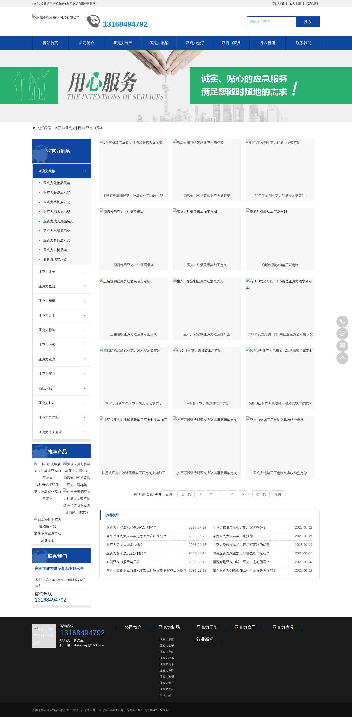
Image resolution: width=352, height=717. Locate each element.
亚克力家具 (231, 43)
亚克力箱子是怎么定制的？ (126, 553)
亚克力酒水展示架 (56, 211)
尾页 (278, 494)
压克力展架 (159, 43)
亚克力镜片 (47, 359)
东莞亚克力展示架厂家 (123, 562)
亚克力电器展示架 (56, 231)
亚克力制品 (122, 43)
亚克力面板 (47, 344)
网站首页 (50, 43)
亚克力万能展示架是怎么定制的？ (131, 527)
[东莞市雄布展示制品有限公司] (56, 21)
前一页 (186, 494)
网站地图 (278, 3)
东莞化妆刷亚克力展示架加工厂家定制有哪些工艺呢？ (146, 570)
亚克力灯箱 (47, 403)
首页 (58, 128)
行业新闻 (267, 43)
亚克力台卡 (47, 315)
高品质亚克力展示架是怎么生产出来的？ (136, 536)
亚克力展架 (94, 128)
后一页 (261, 494)
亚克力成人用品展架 (58, 221)
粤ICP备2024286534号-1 (154, 710)
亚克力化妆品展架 (56, 183)
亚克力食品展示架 (56, 240)
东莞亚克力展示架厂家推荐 (233, 536)
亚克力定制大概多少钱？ (124, 545)
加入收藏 (295, 3)
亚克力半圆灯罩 (50, 432)
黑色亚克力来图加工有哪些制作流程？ (241, 553)
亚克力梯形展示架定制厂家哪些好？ (239, 527)
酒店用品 (45, 388)
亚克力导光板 (49, 417)
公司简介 (86, 43)
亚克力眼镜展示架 (56, 192)
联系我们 (312, 3)
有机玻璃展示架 (55, 259)
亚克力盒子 (195, 43)
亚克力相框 (47, 301)
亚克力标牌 (47, 330)
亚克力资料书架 (55, 250)
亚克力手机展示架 (56, 202)
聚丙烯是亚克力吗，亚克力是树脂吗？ (241, 562)
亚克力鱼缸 (47, 286)
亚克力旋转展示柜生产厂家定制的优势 (241, 545)
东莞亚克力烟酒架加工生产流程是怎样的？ (244, 570)
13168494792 (342, 322)
